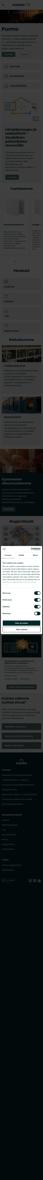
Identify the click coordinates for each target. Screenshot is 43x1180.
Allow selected (21, 629)
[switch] (37, 599)
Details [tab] (21, 555)
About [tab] (35, 555)
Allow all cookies (21, 623)
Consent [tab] (7, 555)
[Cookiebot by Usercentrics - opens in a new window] (30, 549)
